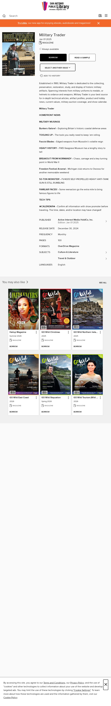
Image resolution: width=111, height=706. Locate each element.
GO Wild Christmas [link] (50, 332)
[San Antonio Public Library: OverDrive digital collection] (55, 6)
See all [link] (103, 282)
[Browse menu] (106, 16)
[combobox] (49, 15)
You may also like (14, 282)
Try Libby (22, 23)
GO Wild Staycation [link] (51, 397)
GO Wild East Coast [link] (19, 397)
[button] (53, 57)
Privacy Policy (77, 682)
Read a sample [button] (82, 57)
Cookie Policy (10, 697)
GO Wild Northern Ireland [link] (86, 332)
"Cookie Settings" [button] (82, 690)
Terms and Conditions (54, 682)
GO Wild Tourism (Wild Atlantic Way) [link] (86, 397)
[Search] (4, 15)
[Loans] (100, 16)
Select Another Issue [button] (57, 68)
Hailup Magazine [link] (18, 332)
